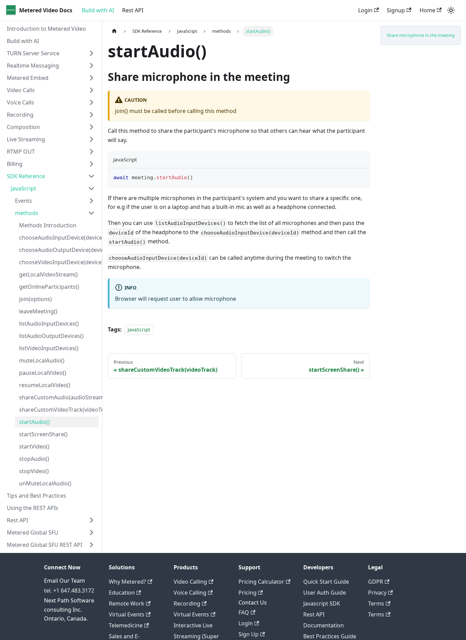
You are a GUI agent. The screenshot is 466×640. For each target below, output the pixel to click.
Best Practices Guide (329, 636)
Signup (396, 10)
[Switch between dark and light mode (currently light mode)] (451, 10)
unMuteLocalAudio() (45, 483)
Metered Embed (27, 78)
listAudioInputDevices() (49, 323)
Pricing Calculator (261, 581)
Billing (15, 164)
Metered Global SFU (32, 532)
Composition (23, 127)
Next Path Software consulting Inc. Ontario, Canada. (69, 609)
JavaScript (23, 188)
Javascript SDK (321, 603)
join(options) (35, 299)
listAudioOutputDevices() (51, 336)
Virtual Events (126, 614)
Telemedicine (126, 625)
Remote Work (126, 603)
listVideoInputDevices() (48, 348)
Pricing (247, 592)
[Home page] (114, 31)
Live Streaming (26, 139)
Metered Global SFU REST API (44, 545)
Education (122, 592)
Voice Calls (20, 102)
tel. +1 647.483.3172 (69, 590)
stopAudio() (34, 459)
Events (23, 200)
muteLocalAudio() (41, 360)
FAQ (243, 612)
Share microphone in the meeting (421, 35)
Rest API (132, 10)
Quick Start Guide (326, 581)
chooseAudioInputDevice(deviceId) (59, 237)
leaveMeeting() (38, 311)
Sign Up (248, 634)
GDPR (375, 581)
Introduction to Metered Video (46, 28)
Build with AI (98, 10)
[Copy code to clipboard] (361, 176)
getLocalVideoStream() (48, 274)
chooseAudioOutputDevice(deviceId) (59, 250)
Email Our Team (64, 580)
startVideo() (34, 446)
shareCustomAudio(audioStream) (59, 397)
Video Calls (21, 90)
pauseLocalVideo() (42, 372)
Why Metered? (127, 581)
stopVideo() (34, 471)
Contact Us (252, 602)
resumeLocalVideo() (44, 385)
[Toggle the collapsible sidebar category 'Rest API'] (91, 520)
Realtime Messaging (33, 65)
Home (427, 10)
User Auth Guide (324, 592)
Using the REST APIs (32, 508)
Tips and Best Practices (36, 495)
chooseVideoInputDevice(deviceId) (59, 262)
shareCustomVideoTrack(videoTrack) (59, 409)
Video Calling (190, 581)
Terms (376, 603)
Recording (20, 114)
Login (365, 10)
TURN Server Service (33, 53)
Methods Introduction (47, 225)
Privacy (377, 592)
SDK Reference (26, 176)
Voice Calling (190, 592)
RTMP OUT (21, 151)
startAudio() (34, 422)
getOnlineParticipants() (49, 286)
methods (26, 213)
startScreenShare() (43, 434)
